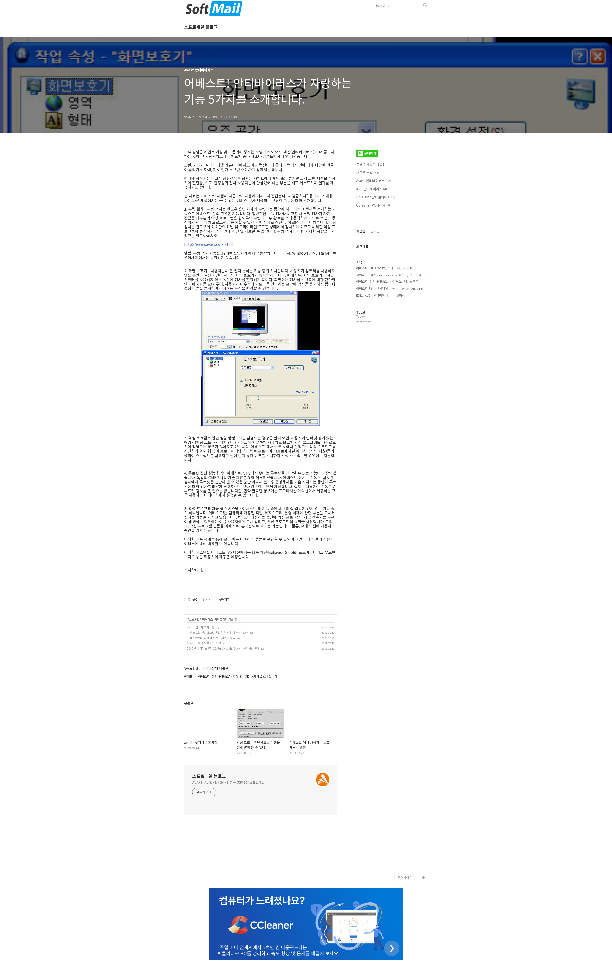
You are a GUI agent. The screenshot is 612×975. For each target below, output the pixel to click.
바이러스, (396, 281)
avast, (395, 288)
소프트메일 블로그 (201, 27)
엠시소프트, (411, 281)
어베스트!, (394, 268)
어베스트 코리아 (408, 854)
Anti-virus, (386, 275)
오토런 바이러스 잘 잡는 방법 (204, 643)
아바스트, (362, 268)
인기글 (375, 231)
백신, (374, 275)
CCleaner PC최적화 (373, 205)
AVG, (368, 295)
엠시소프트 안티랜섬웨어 (412, 866)
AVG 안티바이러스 (371, 188)
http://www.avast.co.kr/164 (208, 244)
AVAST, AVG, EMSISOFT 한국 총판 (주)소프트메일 (228, 782)
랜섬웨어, (382, 288)
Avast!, (408, 268)
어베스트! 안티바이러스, (372, 281)
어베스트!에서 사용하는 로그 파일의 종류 (211, 638)
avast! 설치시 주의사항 (200, 627)
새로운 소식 (368, 172)
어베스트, (402, 275)
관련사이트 (405, 877)
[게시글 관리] (208, 599)
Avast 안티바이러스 (200, 619)
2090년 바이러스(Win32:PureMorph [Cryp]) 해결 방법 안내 (223, 648)
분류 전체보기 (370, 164)
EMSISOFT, (378, 268)
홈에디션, (362, 275)
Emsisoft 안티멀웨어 (375, 197)
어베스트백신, (365, 288)
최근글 (361, 231)
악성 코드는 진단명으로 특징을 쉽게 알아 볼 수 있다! (218, 632)
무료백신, (399, 295)
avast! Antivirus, (413, 288)
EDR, (359, 295)
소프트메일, (417, 275)
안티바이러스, (382, 295)
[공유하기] (202, 599)
